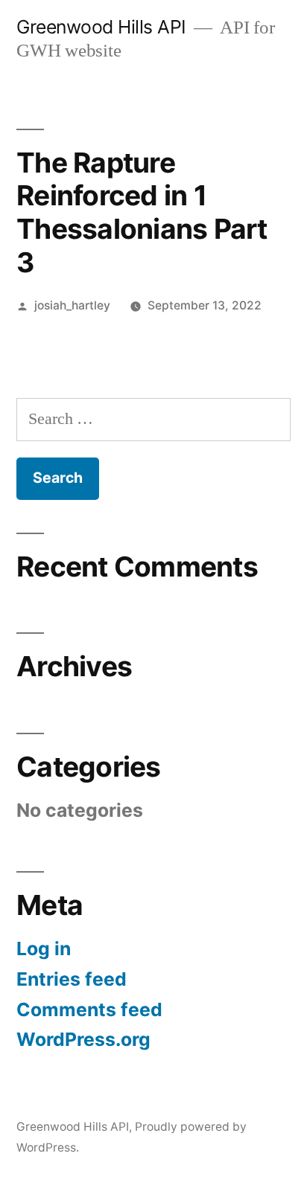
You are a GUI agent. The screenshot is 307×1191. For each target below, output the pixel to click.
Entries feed (71, 979)
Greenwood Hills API (101, 27)
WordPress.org (83, 1039)
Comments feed (89, 1009)
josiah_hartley (72, 305)
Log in (43, 948)
